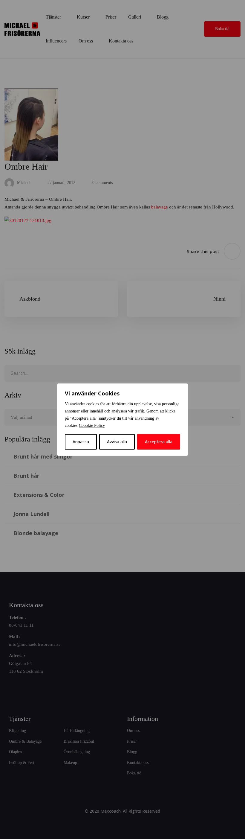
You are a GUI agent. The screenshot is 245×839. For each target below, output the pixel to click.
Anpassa (81, 441)
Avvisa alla (117, 441)
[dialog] (122, 419)
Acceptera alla (158, 441)
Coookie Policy (92, 425)
